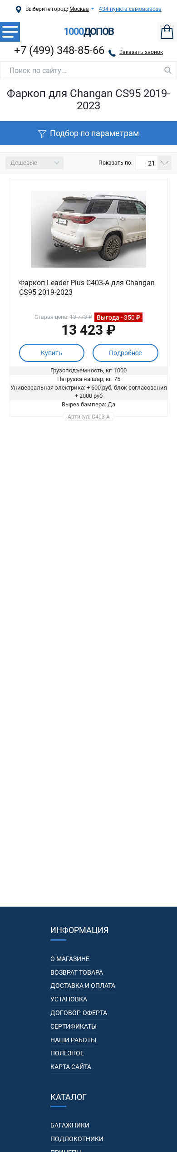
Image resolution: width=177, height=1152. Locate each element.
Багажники (69, 1125)
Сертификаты (73, 1026)
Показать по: (115, 163)
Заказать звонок (141, 52)
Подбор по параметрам (94, 133)
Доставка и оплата (82, 985)
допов (88, 32)
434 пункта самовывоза (130, 9)
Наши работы (73, 1040)
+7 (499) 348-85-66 (59, 50)
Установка (68, 999)
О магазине (69, 958)
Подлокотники (76, 1138)
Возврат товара (76, 972)
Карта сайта (70, 1066)
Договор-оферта (78, 1012)
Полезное (67, 1053)
